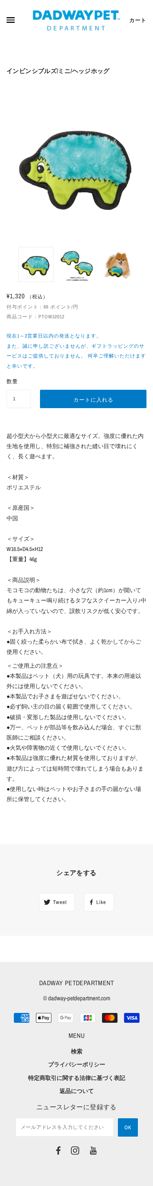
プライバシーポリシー (76, 1064)
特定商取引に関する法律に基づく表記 (76, 1078)
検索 (76, 1051)
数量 (12, 381)
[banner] (76, 20)
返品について (77, 1091)
